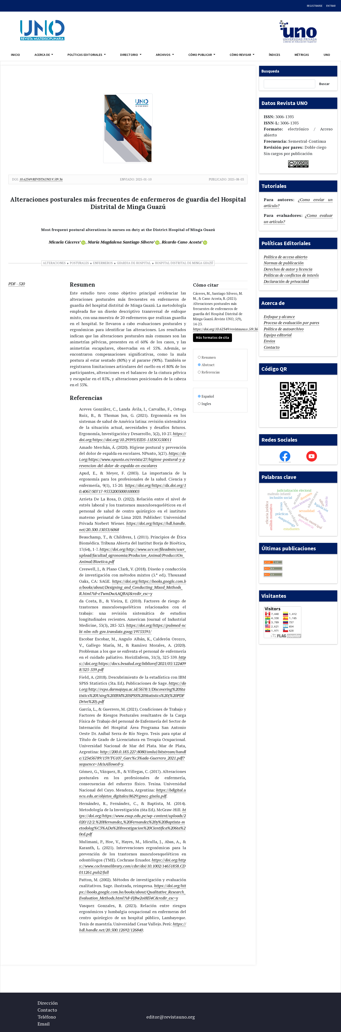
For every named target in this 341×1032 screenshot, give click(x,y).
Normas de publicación (284, 263)
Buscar (324, 84)
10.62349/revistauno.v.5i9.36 (41, 179)
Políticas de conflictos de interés (291, 275)
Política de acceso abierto (285, 257)
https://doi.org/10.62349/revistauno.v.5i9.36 (225, 329)
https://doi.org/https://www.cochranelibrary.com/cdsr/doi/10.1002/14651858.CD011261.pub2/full (132, 866)
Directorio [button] (129, 55)
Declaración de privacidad (286, 281)
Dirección (48, 1003)
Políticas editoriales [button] (85, 55)
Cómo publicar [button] (200, 55)
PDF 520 (16, 283)
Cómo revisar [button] (241, 55)
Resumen (209, 357)
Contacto (272, 347)
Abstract (208, 365)
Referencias (211, 372)
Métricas (302, 55)
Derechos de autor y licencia (288, 269)
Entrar (330, 5)
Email (44, 1024)
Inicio (15, 55)
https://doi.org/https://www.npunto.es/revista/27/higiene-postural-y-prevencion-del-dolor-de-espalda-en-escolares (132, 459)
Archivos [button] (163, 55)
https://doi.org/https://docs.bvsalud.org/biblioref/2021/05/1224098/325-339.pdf (132, 663)
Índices (274, 55)
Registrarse (314, 5)
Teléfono (47, 1017)
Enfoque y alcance (279, 316)
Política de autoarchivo (284, 329)
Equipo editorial (278, 335)
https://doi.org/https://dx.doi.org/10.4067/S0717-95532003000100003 (132, 488)
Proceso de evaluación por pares (291, 322)
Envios (269, 341)
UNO (327, 55)
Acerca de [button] (43, 55)
